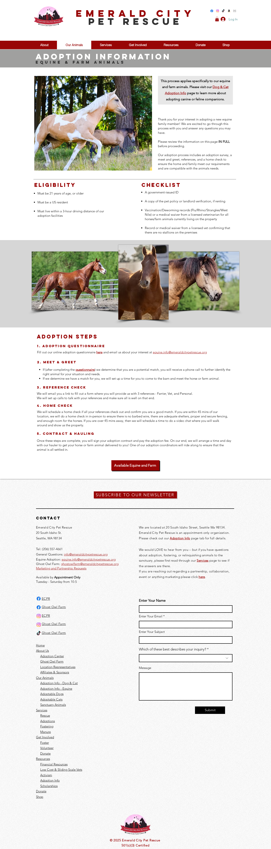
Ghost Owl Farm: (48, 564)
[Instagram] (217, 11)
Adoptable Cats (51, 699)
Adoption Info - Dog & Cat (59, 683)
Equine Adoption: (49, 559)
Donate (45, 753)
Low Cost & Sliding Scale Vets (61, 770)
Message (145, 667)
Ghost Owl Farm (52, 661)
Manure (45, 732)
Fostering (46, 726)
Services (202, 560)
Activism (46, 775)
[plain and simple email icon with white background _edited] (234, 11)
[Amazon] (229, 11)
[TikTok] (223, 11)
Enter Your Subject (152, 631)
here (202, 577)
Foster (44, 743)
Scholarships (49, 786)
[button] (217, 19)
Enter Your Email (150, 616)
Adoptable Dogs (52, 694)
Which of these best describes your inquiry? (172, 649)
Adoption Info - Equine (56, 689)
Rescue (45, 715)
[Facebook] (212, 11)
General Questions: (50, 554)
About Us (42, 651)
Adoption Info (50, 780)
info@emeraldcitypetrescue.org (86, 554)
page (213, 560)
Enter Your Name (152, 600)
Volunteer (47, 748)
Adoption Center (52, 656)
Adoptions (47, 721)
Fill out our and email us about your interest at (122, 352)
